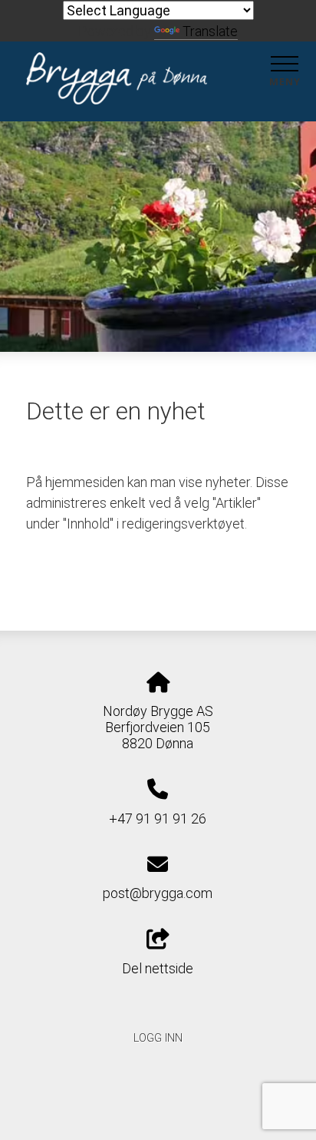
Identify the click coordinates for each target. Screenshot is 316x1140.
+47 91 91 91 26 (157, 818)
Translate (210, 31)
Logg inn (158, 1038)
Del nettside (157, 968)
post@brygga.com (157, 893)
